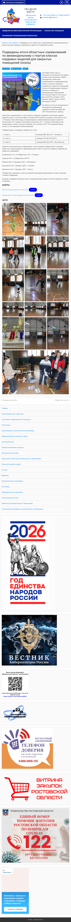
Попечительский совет (10, 498)
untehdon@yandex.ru (50, 17)
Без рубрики (17, 68)
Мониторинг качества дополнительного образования (21, 459)
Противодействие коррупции (13, 414)
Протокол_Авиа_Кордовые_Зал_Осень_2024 (15, 189)
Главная (5, 408)
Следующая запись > (62, 400)
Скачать (33, 189)
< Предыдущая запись (9, 400)
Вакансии (5, 475)
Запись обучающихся (54, 31)
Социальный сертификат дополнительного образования (22, 509)
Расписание (6, 425)
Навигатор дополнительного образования (17, 503)
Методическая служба (10, 453)
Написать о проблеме (15, 909)
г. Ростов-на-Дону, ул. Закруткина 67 (56, 15)
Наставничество (8, 442)
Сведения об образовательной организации (21, 31)
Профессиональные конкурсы (13, 447)
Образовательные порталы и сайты (15, 436)
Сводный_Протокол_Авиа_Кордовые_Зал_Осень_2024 (18, 195)
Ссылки (4, 470)
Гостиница (6, 487)
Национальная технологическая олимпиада (18, 431)
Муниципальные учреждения (12, 481)
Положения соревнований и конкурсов (19, 36)
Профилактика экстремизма (12, 492)
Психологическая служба (11, 464)
